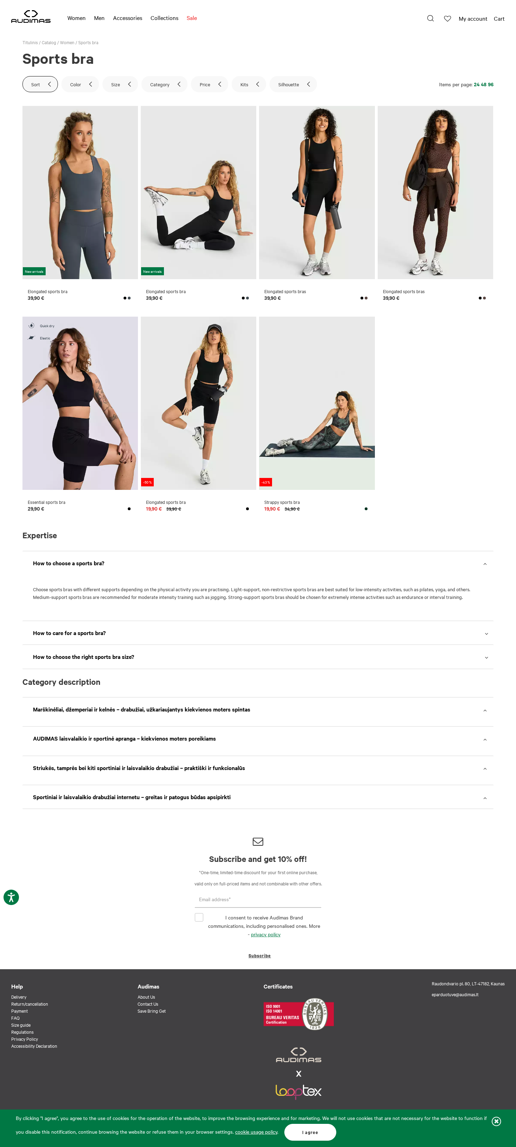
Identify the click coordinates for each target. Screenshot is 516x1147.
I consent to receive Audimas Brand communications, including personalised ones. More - (264, 926)
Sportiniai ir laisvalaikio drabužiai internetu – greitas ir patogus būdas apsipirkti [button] (132, 797)
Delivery (18, 996)
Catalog (49, 42)
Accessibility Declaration (34, 1046)
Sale (192, 17)
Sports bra (88, 42)
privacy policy (265, 934)
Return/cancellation (29, 1003)
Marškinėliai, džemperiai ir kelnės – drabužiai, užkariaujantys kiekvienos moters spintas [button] (141, 709)
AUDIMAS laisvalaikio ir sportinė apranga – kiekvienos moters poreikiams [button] (124, 738)
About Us (146, 996)
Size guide (21, 1024)
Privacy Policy (24, 1038)
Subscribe (260, 955)
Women (76, 17)
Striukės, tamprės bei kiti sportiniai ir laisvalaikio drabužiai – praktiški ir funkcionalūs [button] (139, 767)
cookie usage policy (256, 1131)
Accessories (127, 17)
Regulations (22, 1031)
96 (491, 84)
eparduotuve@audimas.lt (455, 994)
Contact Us (148, 1003)
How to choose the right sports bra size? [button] (83, 656)
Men (99, 17)
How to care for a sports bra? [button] (69, 632)
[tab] (258, 563)
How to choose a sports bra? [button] (68, 563)
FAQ (15, 1017)
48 (484, 84)
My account (473, 18)
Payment (19, 1010)
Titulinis (30, 42)
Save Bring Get (152, 1010)
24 (476, 84)
